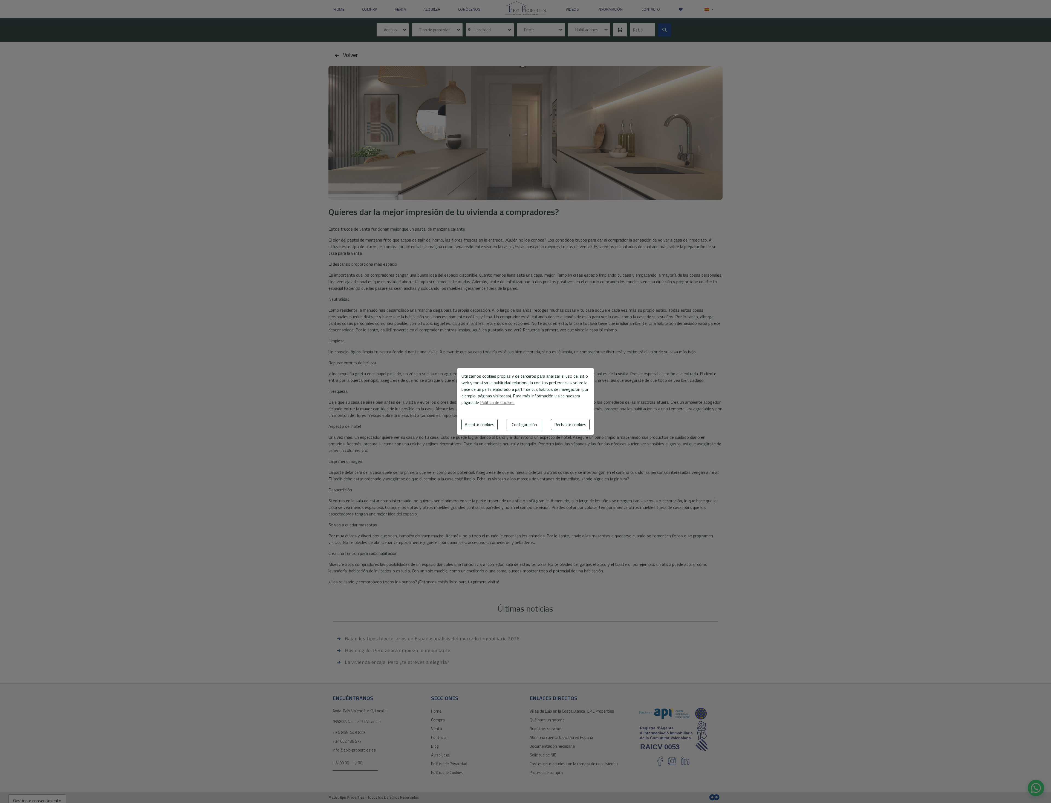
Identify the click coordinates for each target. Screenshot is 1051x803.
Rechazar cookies (570, 424)
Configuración (524, 424)
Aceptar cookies (479, 424)
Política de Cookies (497, 402)
